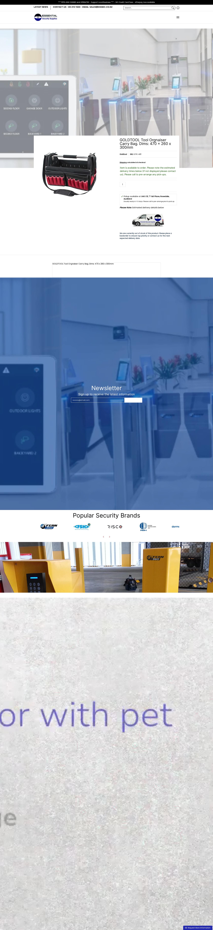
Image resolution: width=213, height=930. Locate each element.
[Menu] (177, 17)
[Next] (109, 537)
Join (133, 400)
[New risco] (114, 526)
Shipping (123, 162)
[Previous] (103, 537)
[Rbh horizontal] (147, 526)
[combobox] (147, 8)
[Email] (49, 526)
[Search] (173, 8)
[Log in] (178, 8)
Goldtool (123, 154)
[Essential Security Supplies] (46, 17)
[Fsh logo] (82, 526)
